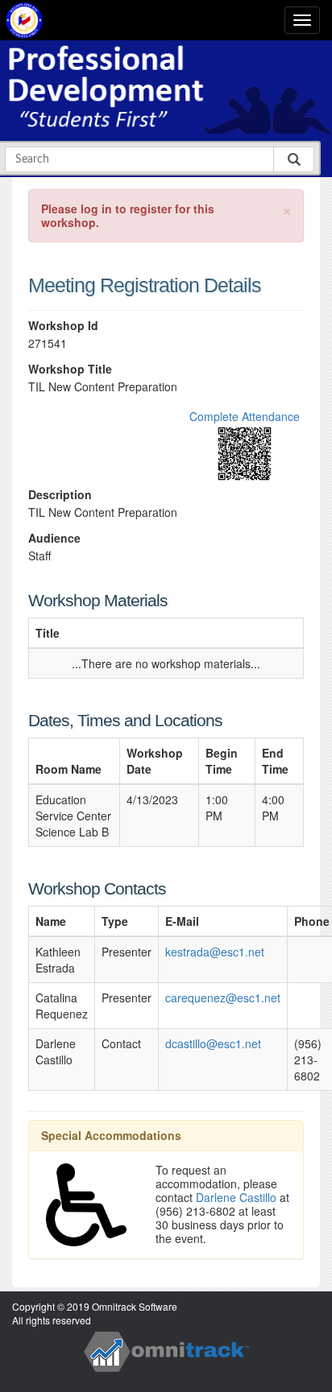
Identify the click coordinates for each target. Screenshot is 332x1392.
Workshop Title (70, 369)
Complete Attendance (244, 416)
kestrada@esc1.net (214, 952)
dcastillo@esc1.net (213, 1043)
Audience (54, 538)
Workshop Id (63, 326)
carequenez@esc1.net (222, 997)
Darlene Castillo (236, 1197)
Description (60, 495)
